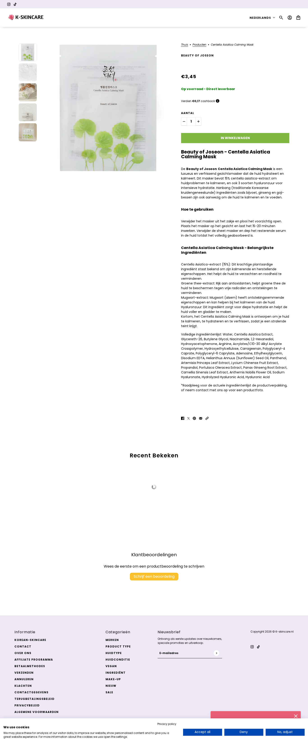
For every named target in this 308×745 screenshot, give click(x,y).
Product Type (118, 646)
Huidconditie (118, 659)
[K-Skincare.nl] (26, 17)
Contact (22, 646)
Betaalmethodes (29, 666)
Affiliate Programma (33, 659)
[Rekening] (289, 17)
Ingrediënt (116, 673)
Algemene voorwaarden (36, 712)
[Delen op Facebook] (182, 418)
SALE (109, 692)
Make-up (113, 679)
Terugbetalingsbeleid (34, 699)
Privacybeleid (27, 705)
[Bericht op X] (188, 418)
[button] (207, 418)
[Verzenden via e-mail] (200, 418)
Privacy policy (166, 724)
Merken (112, 640)
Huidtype (114, 653)
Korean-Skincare (30, 640)
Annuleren (24, 679)
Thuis (184, 45)
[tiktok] (15, 4)
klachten (23, 686)
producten (199, 45)
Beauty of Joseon (197, 55)
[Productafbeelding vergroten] (109, 108)
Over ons (22, 653)
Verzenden (24, 673)
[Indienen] (216, 653)
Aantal (187, 113)
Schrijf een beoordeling (154, 576)
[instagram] (8, 4)
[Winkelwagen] (298, 17)
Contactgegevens (31, 692)
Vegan (111, 666)
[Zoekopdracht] (281, 17)
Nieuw (111, 686)
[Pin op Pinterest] (194, 418)
